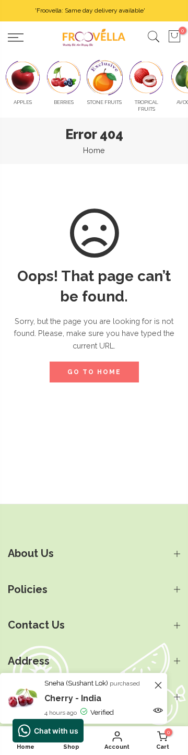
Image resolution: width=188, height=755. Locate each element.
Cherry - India (72, 698)
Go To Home (94, 372)
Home (94, 150)
